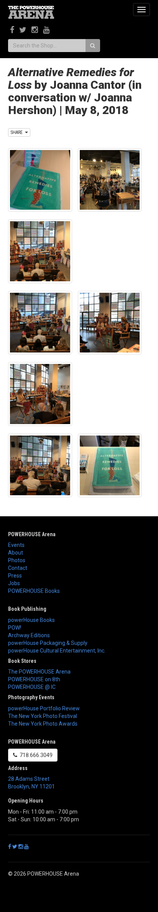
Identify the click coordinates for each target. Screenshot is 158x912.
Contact (17, 568)
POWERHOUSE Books (34, 591)
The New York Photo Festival (42, 716)
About (15, 553)
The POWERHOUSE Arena (39, 672)
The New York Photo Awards (42, 724)
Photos (16, 560)
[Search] (92, 45)
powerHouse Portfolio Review (44, 708)
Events (16, 545)
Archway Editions (29, 635)
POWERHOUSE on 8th (34, 679)
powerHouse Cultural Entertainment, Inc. (56, 651)
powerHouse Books (31, 620)
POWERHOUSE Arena (32, 534)
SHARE (17, 132)
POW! (14, 628)
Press (15, 576)
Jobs (14, 583)
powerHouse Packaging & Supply (47, 643)
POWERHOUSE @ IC (32, 687)
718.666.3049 (35, 755)
